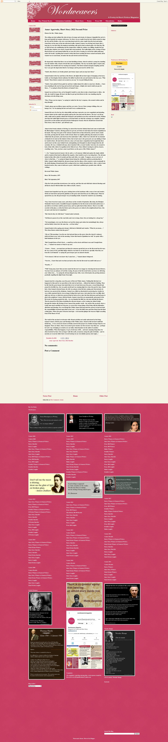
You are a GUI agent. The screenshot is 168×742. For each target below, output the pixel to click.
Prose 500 (98, 21)
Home (33, 21)
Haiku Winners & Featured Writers (76, 457)
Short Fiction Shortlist (72, 467)
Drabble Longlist (33, 469)
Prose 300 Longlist (109, 467)
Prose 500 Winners (33, 507)
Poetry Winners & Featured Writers (38, 441)
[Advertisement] (34, 141)
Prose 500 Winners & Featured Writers (39, 457)
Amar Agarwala (53, 341)
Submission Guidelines (64, 21)
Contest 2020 (32, 439)
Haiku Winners (108, 449)
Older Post (103, 396)
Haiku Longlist (70, 462)
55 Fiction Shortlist (33, 522)
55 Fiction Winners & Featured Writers (39, 512)
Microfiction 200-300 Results (74, 512)
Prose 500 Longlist (33, 462)
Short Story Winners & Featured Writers (39, 449)
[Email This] (61, 338)
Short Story (79, 21)
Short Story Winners (110, 569)
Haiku (120, 21)
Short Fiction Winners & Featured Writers (78, 464)
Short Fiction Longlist (72, 469)
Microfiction (110, 21)
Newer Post (47, 396)
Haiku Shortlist (70, 459)
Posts (32, 107)
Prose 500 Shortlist (33, 459)
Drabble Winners (109, 452)
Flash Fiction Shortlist (34, 555)
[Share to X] (65, 338)
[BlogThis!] (63, 338)
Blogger (92, 738)
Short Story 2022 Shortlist (66, 341)
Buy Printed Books (45, 21)
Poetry (89, 21)
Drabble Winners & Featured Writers (39, 464)
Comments (34, 110)
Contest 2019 (69, 439)
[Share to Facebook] (66, 338)
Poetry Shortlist (32, 444)
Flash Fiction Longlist (34, 563)
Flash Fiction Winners (34, 547)
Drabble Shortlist (33, 467)
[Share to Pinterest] (68, 338)
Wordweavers (32, 410)
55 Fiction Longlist (33, 535)
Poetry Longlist (32, 446)
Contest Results (32, 570)
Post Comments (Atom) (57, 400)
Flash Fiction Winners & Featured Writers (40, 578)
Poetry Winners (108, 567)
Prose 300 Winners (109, 446)
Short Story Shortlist (34, 452)
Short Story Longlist (34, 454)
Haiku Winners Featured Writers (113, 511)
